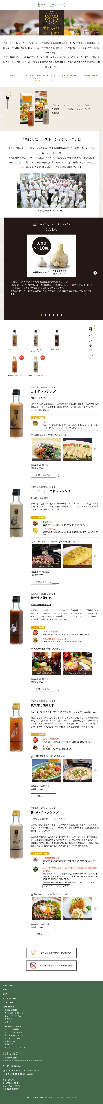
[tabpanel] (51, 266)
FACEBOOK (8, 1003)
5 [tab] (57, 315)
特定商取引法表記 (11, 1089)
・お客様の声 (9, 1041)
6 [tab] (61, 315)
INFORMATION (9, 998)
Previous (8, 273)
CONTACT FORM (15, 1074)
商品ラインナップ (90, 77)
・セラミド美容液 (11, 1029)
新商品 (12, 77)
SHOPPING (8, 985)
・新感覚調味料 (10, 1010)
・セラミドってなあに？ (14, 1032)
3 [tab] (49, 315)
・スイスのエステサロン (14, 1047)
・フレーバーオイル (12, 1016)
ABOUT (6, 990)
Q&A (5, 994)
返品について (9, 1080)
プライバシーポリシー (13, 1086)
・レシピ (7, 1022)
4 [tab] (53, 315)
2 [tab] (45, 315)
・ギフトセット (10, 1019)
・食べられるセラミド (13, 1035)
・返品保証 (8, 1044)
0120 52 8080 (13, 1071)
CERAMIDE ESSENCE (12, 1026)
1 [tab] (41, 315)
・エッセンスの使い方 (13, 1038)
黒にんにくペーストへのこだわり (66, 77)
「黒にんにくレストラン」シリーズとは (37, 78)
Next (95, 273)
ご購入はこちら (45, 475)
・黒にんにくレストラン (14, 1013)
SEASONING (8, 1007)
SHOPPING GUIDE (11, 1083)
